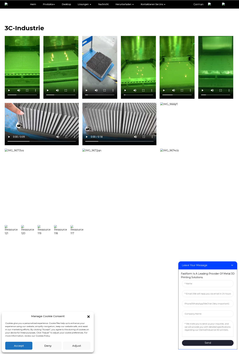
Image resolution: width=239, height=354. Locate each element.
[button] (88, 316)
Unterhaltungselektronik (105, 247)
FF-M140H (73, 226)
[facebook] (13, 230)
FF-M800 (73, 279)
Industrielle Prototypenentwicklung (114, 215)
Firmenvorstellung (19, 298)
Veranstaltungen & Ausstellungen (207, 226)
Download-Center (157, 215)
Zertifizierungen (17, 309)
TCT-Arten (189, 204)
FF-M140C (73, 236)
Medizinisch (95, 258)
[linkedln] (62, 230)
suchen (58, 212)
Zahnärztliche (97, 204)
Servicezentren (155, 236)
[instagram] (29, 230)
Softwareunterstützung (161, 204)
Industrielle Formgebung (105, 226)
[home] (10, 4)
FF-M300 (73, 258)
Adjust (76, 345)
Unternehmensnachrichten (202, 215)
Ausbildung (95, 236)
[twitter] (46, 230)
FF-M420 (73, 268)
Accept (19, 345)
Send (208, 342)
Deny (47, 345)
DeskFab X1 (75, 215)
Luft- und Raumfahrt (102, 268)
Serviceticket (153, 226)
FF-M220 (73, 247)
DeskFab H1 (75, 204)
